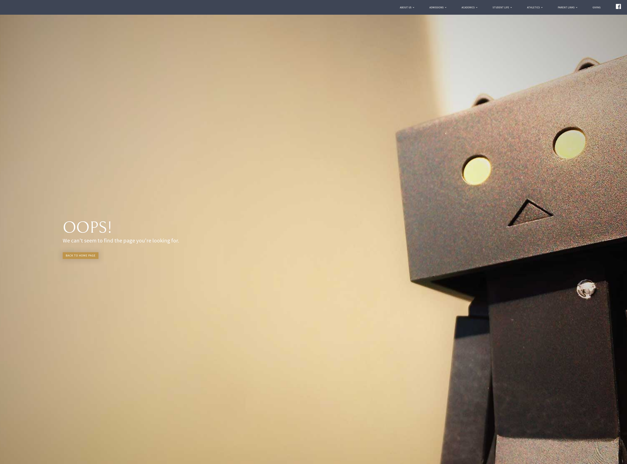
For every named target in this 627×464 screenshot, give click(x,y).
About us (405, 7)
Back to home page (81, 255)
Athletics (533, 7)
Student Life (501, 7)
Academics (468, 7)
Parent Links (566, 7)
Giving (597, 7)
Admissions (436, 7)
